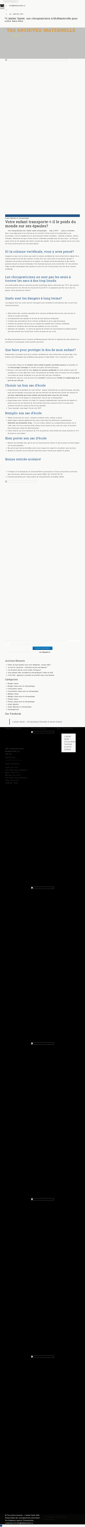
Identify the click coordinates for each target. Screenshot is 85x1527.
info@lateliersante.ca (17, 6)
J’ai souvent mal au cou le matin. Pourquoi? (24, 670)
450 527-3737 (18, 14)
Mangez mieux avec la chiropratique (21, 696)
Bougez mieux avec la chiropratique (21, 686)
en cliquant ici (44, 652)
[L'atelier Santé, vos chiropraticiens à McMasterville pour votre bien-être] (42, 19)
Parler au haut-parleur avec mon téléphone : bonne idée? (29, 665)
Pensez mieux (13, 699)
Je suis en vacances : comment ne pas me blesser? (27, 667)
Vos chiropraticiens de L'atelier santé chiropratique (27, 231)
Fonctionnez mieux (15, 689)
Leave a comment (68, 231)
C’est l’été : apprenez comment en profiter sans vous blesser (31, 675)
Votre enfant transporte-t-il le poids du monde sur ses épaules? (40, 223)
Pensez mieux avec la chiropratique (21, 702)
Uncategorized (13, 709)
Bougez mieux (13, 683)
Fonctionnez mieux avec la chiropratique (23, 691)
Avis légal (50, 1519)
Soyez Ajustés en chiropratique (17, 218)
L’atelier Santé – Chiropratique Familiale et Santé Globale (37, 722)
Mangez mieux (13, 694)
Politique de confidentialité (57, 1517)
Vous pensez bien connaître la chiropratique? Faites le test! (30, 673)
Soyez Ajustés (13, 704)
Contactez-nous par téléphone (42, 648)
